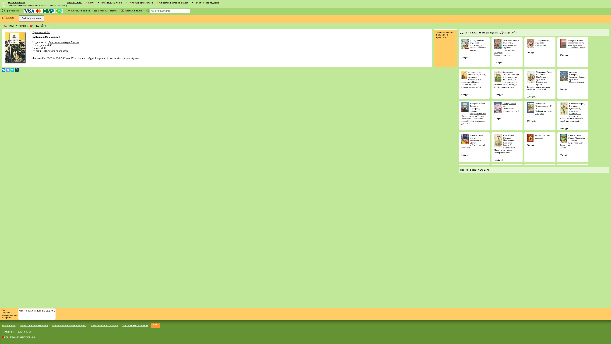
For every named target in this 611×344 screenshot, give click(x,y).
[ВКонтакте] (3, 70)
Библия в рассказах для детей (543, 112)
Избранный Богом (478, 113)
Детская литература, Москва (63, 42)
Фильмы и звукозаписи (141, 2)
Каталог (9, 25)
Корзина (10, 17)
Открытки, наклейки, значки (173, 2)
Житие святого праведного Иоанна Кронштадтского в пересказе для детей (471, 83)
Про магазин (12, 10)
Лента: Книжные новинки (135, 325)
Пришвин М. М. (41, 32)
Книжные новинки (80, 10)
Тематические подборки (207, 2)
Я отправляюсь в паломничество (510, 80)
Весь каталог (74, 2)
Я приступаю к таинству (575, 114)
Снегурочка (540, 45)
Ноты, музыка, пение (111, 2)
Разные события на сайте (104, 325)
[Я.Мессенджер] (12, 70)
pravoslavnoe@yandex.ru (22, 337)
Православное (16, 2)
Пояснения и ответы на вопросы (69, 325)
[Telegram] (8, 70)
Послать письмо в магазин (34, 325)
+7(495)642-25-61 (22, 331)
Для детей (37, 25)
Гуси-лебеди (476, 45)
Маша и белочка (576, 82)
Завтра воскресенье (475, 139)
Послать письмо (133, 10)
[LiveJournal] (17, 70)
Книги (91, 2)
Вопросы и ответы (107, 10)
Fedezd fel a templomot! (509, 146)
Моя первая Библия (576, 48)
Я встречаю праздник (541, 83)
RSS (155, 325)
